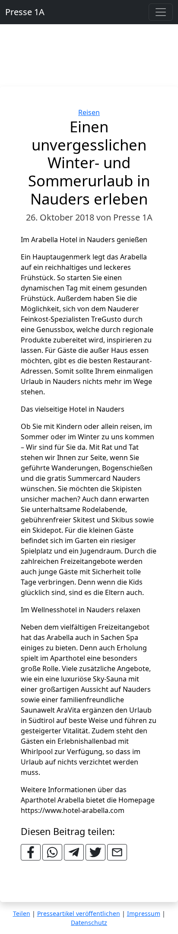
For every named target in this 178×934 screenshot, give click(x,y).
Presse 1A (24, 12)
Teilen (21, 913)
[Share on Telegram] (74, 852)
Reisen (89, 112)
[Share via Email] (117, 852)
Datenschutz (89, 922)
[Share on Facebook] (31, 852)
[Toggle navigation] (161, 12)
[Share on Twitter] (95, 852)
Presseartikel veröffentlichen (78, 913)
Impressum (143, 913)
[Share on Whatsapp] (52, 852)
